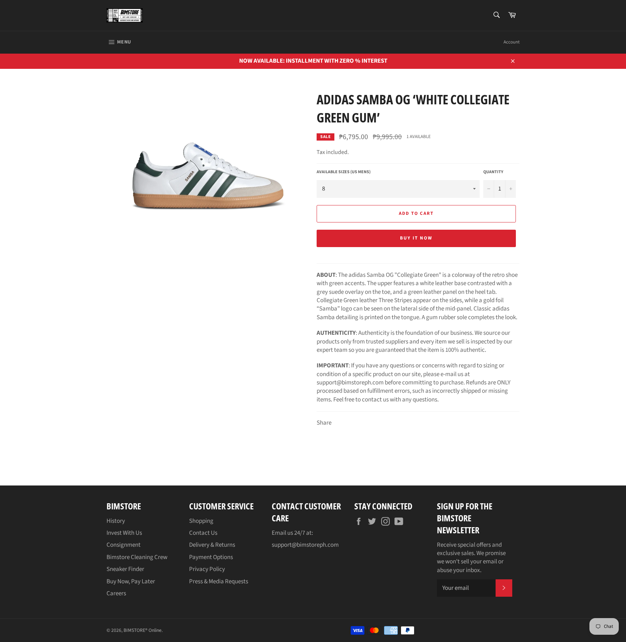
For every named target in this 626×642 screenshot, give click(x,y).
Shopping (201, 521)
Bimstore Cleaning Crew (137, 557)
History (116, 521)
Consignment (124, 545)
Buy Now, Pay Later (131, 581)
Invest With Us (124, 533)
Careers (116, 593)
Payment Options (211, 557)
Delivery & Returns (212, 545)
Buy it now (416, 238)
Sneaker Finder (125, 569)
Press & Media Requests (218, 581)
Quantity (493, 172)
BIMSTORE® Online (143, 630)
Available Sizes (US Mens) (344, 172)
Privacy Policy (207, 569)
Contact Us (203, 533)
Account (511, 42)
